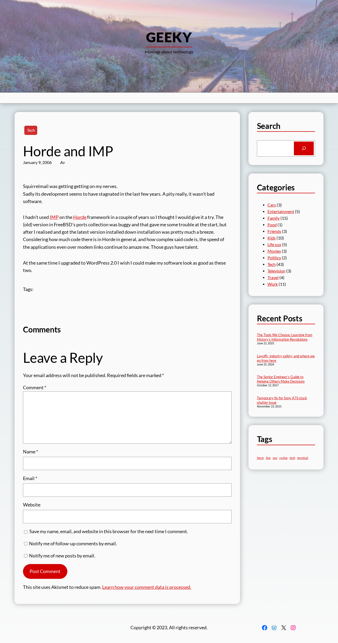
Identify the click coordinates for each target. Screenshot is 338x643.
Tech (31, 130)
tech (292, 457)
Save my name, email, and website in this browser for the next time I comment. (108, 531)
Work (272, 284)
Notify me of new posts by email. (62, 555)
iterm (260, 457)
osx (275, 457)
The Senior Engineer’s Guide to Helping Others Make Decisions (281, 379)
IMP (54, 217)
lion (268, 457)
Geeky (169, 37)
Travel (273, 277)
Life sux (274, 244)
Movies (274, 251)
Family (273, 218)
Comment (34, 387)
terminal (302, 457)
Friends (274, 231)
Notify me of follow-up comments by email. (73, 543)
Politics (274, 257)
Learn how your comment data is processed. (146, 587)
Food (272, 224)
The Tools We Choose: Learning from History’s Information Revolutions (284, 337)
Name (30, 451)
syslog (283, 457)
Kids (271, 238)
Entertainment (280, 211)
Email (30, 478)
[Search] (304, 148)
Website (31, 505)
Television (276, 271)
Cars (271, 205)
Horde (79, 217)
